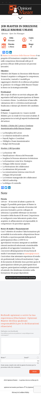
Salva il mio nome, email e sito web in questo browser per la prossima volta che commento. (20, 364)
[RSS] (13, 3)
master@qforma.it (31, 254)
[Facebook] (5, 3)
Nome (3, 357)
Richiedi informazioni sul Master (20, 278)
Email (26, 357)
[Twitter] (2, 3)
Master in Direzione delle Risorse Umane (19, 55)
